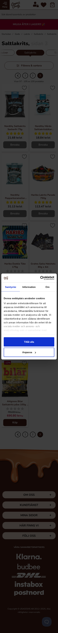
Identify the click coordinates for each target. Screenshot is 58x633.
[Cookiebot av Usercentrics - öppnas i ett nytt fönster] (41, 278)
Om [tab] (47, 286)
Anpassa (27, 352)
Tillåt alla (29, 341)
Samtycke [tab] (10, 286)
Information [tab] (29, 286)
